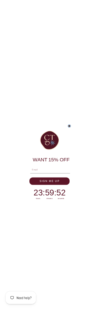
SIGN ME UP (50, 181)
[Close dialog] (69, 126)
